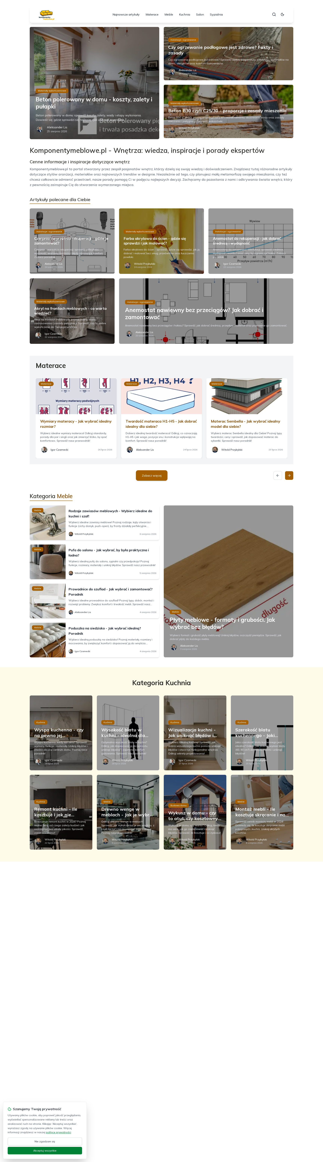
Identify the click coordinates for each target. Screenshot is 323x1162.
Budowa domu (178, 805)
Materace (152, 14)
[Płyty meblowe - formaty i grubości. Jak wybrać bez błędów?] (228, 581)
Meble (168, 14)
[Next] (289, 475)
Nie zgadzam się (45, 1141)
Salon (200, 14)
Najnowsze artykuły (126, 14)
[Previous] (277, 475)
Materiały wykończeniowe (52, 90)
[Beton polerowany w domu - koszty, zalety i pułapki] (94, 83)
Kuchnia (184, 14)
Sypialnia (216, 14)
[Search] (274, 14)
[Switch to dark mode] (282, 14)
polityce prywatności (58, 1132)
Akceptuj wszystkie (44, 1150)
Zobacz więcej (152, 475)
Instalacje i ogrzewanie (183, 39)
